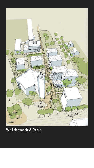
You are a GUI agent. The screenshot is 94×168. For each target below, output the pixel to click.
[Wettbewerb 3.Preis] (47, 67)
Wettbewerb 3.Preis (24, 130)
